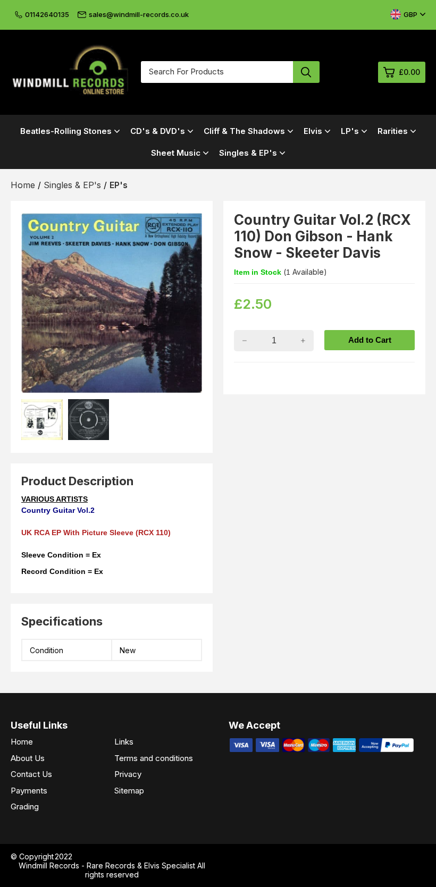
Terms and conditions (153, 758)
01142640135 (47, 14)
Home (22, 742)
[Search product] (306, 72)
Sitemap (129, 790)
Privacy (127, 774)
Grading (25, 806)
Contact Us (31, 774)
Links (123, 742)
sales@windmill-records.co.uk (139, 14)
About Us (28, 758)
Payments (29, 790)
